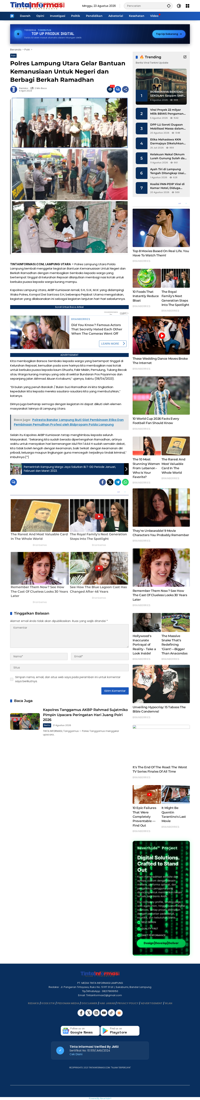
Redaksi (23, 88)
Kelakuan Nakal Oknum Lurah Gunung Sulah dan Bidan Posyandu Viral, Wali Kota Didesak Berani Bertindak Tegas (168, 156)
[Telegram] (117, 482)
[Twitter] (110, 482)
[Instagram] (96, 1015)
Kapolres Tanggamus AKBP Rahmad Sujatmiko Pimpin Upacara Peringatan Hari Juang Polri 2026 (85, 715)
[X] (89, 1015)
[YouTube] (104, 1015)
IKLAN (168, 1003)
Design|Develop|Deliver (161, 943)
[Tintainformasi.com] (37, 6)
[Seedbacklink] (119, 1012)
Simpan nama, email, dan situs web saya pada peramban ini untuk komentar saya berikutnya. (68, 679)
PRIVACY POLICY (127, 1003)
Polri (13, 55)
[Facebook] (102, 482)
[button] (169, 6)
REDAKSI (33, 1003)
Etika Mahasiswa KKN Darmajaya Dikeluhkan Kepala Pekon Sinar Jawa (168, 141)
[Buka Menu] (187, 6)
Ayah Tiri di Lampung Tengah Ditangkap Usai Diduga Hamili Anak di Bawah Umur (167, 171)
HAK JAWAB (107, 1003)
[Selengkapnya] (185, 57)
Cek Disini (76, 1054)
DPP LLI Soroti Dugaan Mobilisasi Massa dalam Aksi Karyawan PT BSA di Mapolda (168, 126)
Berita (47, 725)
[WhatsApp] (125, 482)
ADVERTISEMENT (151, 1003)
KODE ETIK (48, 1003)
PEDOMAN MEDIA (68, 1003)
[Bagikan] (125, 89)
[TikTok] (112, 1015)
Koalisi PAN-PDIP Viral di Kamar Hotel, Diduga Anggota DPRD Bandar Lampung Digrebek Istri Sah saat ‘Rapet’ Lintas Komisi (167, 186)
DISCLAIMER (89, 1003)
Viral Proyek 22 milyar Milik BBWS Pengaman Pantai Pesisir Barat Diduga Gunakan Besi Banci (167, 112)
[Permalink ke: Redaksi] (14, 89)
